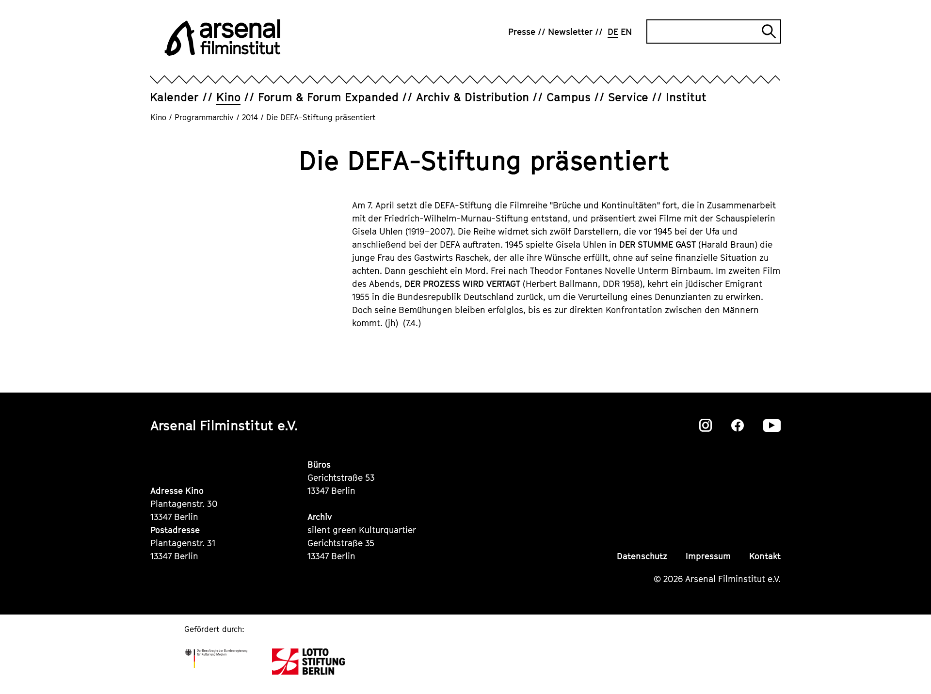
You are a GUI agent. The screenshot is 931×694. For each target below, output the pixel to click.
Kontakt (765, 556)
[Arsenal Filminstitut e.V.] (222, 37)
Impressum (708, 556)
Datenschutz (642, 556)
